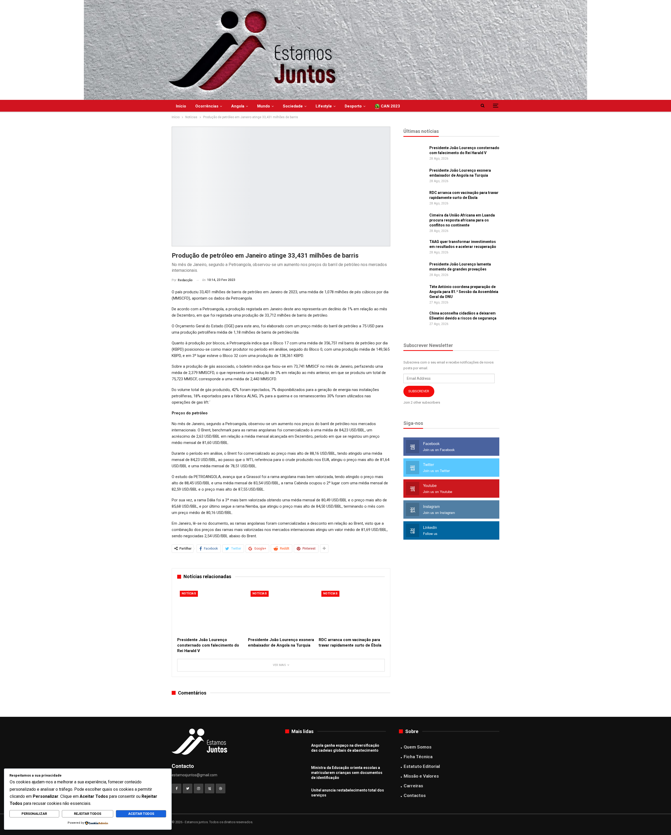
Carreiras (413, 785)
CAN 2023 (390, 106)
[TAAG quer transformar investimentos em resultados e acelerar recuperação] (414, 247)
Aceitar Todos (141, 814)
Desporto (353, 106)
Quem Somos (417, 747)
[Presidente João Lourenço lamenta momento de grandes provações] (414, 270)
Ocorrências (206, 106)
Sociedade (293, 106)
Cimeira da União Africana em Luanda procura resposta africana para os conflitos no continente (462, 220)
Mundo (263, 106)
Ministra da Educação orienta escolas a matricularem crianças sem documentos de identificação (346, 773)
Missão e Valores (421, 776)
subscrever (418, 391)
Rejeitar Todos (87, 814)
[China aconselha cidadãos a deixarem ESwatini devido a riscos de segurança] (414, 319)
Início (181, 106)
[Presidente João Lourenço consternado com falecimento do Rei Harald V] (210, 611)
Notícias (189, 593)
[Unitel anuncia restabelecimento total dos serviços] (296, 796)
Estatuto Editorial (422, 766)
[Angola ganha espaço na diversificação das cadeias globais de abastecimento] (296, 751)
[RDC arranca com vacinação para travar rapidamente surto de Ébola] (352, 611)
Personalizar (34, 814)
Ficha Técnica (418, 756)
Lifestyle (324, 106)
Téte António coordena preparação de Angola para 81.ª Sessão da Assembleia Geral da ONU (463, 292)
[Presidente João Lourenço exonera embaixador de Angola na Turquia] (281, 611)
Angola (237, 106)
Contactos (415, 795)
